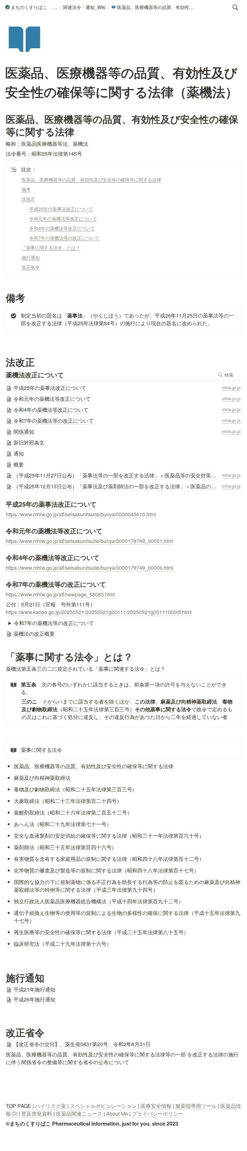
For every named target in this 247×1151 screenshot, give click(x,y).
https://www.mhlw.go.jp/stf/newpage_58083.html (60, 594)
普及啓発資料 (36, 1113)
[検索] (235, 7)
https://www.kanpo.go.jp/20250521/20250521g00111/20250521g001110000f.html (99, 612)
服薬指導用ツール (195, 1106)
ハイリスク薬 (50, 1106)
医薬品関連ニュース (79, 1113)
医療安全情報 (156, 1106)
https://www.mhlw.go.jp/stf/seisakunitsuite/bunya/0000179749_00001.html (89, 541)
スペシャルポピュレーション (103, 1106)
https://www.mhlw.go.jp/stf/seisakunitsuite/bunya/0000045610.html (81, 514)
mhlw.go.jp (231, 387)
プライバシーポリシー (157, 1113)
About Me (117, 1113)
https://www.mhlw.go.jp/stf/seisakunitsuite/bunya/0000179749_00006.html (89, 567)
